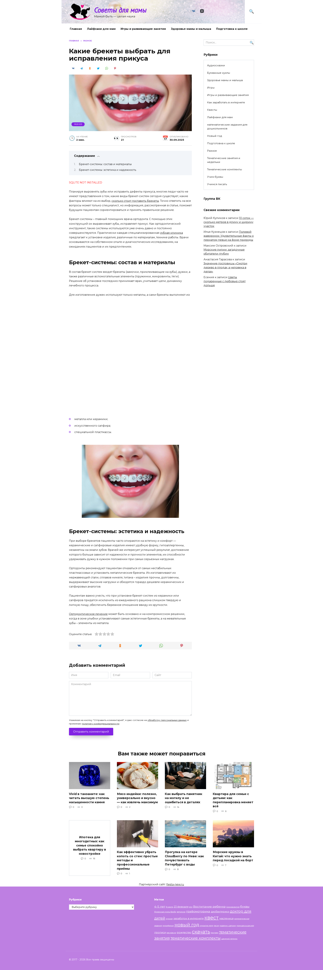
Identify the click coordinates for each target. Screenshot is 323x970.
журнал (169, 919)
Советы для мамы (120, 9)
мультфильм (168, 926)
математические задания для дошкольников (227, 126)
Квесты (212, 109)
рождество (184, 932)
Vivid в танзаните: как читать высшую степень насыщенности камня (89, 798)
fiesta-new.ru (175, 884)
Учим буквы (215, 176)
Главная (76, 28)
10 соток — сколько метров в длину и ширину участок (229, 222)
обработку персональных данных (167, 720)
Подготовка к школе (232, 28)
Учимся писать (217, 184)
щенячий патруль (229, 939)
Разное (78, 124)
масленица (226, 918)
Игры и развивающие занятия (143, 28)
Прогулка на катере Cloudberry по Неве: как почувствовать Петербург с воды (184, 858)
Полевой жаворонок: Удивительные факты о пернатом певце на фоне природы (229, 235)
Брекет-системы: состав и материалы (105, 164)
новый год (186, 924)
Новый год (214, 135)
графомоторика (198, 911)
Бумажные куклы (218, 72)
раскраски (171, 933)
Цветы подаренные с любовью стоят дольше (225, 281)
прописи (160, 932)
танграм (214, 933)
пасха (216, 926)
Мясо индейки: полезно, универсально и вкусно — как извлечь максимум (137, 798)
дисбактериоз (220, 911)
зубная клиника (171, 232)
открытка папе (206, 926)
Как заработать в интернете (226, 102)
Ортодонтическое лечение (88, 614)
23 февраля (181, 906)
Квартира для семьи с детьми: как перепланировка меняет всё (233, 800)
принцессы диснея (245, 926)
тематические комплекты (195, 938)
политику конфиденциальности (100, 723)
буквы (244, 906)
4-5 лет (159, 906)
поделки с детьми (228, 926)
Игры (210, 87)
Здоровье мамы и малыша (191, 28)
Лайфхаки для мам (101, 28)
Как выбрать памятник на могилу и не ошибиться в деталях (183, 798)
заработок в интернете (188, 918)
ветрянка (181, 912)
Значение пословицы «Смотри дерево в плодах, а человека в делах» (225, 267)
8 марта (169, 907)
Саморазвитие (233, 907)
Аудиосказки (216, 65)
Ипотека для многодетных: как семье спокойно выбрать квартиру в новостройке (89, 845)
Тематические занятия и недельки (223, 160)
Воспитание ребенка (209, 906)
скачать (201, 931)
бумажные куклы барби (165, 912)
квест (211, 918)
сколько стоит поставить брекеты (135, 200)
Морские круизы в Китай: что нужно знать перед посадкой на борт (233, 856)
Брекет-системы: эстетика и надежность (107, 169)
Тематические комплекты (224, 169)
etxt (190, 907)
